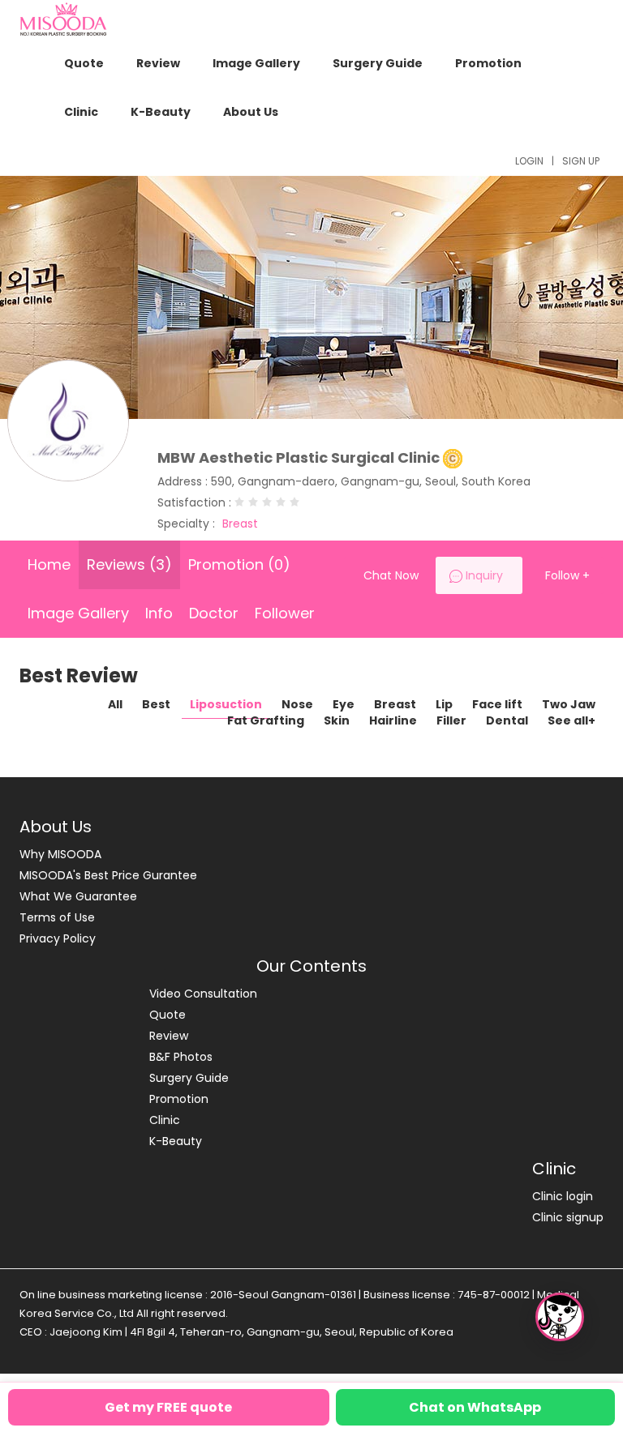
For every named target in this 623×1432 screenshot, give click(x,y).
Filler (451, 720)
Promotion (488, 63)
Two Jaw (568, 704)
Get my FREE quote (168, 1407)
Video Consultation (203, 993)
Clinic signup (568, 1217)
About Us (250, 112)
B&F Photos (181, 1057)
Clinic (81, 112)
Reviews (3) (129, 564)
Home (49, 564)
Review (158, 63)
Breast (395, 704)
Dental (507, 720)
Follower (285, 613)
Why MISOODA (60, 854)
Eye (343, 704)
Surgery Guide (378, 63)
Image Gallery (256, 63)
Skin (337, 720)
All (115, 704)
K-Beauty (161, 112)
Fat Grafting (265, 720)
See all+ (571, 720)
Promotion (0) (239, 564)
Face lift (497, 704)
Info (159, 613)
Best (156, 704)
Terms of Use (57, 917)
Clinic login (562, 1196)
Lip (444, 704)
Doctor (213, 613)
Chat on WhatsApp (475, 1407)
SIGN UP (580, 161)
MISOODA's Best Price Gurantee (108, 875)
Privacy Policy (57, 938)
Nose (297, 704)
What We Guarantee (78, 896)
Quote (84, 63)
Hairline (393, 720)
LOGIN (529, 161)
